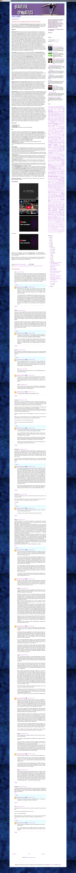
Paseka (57, 189)
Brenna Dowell (51, 123)
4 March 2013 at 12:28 (31, 549)
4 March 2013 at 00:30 (31, 287)
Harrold (59, 147)
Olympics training (53, 189)
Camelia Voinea (62, 124)
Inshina (63, 151)
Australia (62, 117)
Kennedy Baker (60, 158)
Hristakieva (54, 149)
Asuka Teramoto (58, 117)
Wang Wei (50, 214)
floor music (52, 225)
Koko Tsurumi (61, 160)
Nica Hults (54, 183)
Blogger (59, 864)
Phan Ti (54, 190)
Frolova (62, 143)
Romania (62, 193)
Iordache (50, 153)
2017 (50, 240)
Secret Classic (51, 74)
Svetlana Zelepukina (59, 203)
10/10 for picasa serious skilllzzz (53, 106)
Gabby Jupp (22, 265)
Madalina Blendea (56, 171)
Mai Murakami (51, 172)
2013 (63, 106)
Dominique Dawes (61, 134)
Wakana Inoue (62, 213)
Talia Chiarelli (51, 204)
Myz (48, 179)
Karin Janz (62, 157)
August (51, 253)
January (51, 284)
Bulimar (56, 124)
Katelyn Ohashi (27, 265)
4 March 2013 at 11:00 (21, 519)
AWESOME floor (51, 107)
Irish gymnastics (56, 154)
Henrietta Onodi (56, 148)
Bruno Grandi (52, 124)
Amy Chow (61, 112)
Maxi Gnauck (62, 175)
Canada (49, 125)
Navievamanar (53, 182)
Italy (59, 154)
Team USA (54, 207)
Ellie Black (55, 140)
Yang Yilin (57, 215)
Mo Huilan (56, 178)
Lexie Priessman (51, 167)
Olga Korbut (60, 185)
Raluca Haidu (62, 191)
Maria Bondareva (54, 173)
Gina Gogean (54, 146)
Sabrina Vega (52, 195)
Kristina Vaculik (59, 163)
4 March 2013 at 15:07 (31, 626)
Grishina (50, 147)
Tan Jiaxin (56, 204)
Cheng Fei (59, 128)
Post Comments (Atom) (31, 857)
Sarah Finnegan (58, 195)
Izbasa (49, 155)
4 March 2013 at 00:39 (31, 428)
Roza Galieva (59, 194)
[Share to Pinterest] (33, 264)
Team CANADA (61, 206)
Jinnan (63, 156)
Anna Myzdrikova (54, 115)
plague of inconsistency (60, 227)
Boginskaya (53, 122)
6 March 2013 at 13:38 (31, 753)
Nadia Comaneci (50, 180)
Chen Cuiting (50, 128)
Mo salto (59, 178)
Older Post (43, 853)
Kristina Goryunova (54, 163)
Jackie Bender (53, 155)
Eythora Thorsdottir (61, 142)
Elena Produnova (58, 138)
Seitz (63, 195)
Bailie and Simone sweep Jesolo (55, 271)
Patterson (60, 189)
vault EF (49, 232)
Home (14, 16)
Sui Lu (60, 202)
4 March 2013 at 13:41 (31, 797)
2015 (50, 243)
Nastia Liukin (61, 180)
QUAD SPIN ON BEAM (57, 191)
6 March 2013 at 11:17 (23, 384)
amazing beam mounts (51, 221)
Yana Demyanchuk (50, 215)
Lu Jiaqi (53, 170)
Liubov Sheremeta (54, 169)
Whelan (53, 214)
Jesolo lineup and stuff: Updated (55, 275)
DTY (54, 130)
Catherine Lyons (55, 125)
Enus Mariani (50, 141)
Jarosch (56, 156)
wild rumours (52, 232)
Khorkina (51, 159)
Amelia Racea (56, 112)
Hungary (62, 150)
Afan (55, 107)
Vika (59, 212)
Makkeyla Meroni (57, 172)
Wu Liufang (57, 214)
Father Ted (56, 143)
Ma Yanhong (51, 171)
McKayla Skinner (61, 176)
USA (49, 208)
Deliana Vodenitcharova (52, 133)
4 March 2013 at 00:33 (31, 333)
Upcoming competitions (58, 209)
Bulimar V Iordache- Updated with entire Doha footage (56, 263)
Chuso (54, 129)
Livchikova (59, 169)
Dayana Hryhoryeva (61, 132)
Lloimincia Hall (50, 170)
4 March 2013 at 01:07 (23, 449)
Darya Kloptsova (55, 132)
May (51, 258)
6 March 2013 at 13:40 (31, 391)
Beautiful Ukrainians (54, 120)
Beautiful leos (59, 120)
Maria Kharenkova (61, 173)
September (52, 252)
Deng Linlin (62, 133)
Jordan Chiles (50, 157)
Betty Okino (57, 121)
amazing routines (59, 221)
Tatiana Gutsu (55, 205)
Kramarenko (62, 161)
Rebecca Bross (58, 192)
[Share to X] (31, 264)
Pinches (56, 190)
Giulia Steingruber (61, 146)
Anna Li (49, 115)
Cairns (59, 124)
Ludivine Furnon (58, 170)
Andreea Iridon (50, 114)
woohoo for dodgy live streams (58, 232)
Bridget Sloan (57, 123)
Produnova (62, 190)
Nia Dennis (62, 182)
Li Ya (62, 167)
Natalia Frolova (51, 181)
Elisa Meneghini (55, 139)
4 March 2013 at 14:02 (24, 588)
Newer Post (14, 853)
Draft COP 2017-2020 (52, 92)
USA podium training (60, 208)
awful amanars (52, 223)
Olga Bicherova (54, 185)
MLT (48, 171)
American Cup (16, 265)
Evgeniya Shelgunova (54, 142)
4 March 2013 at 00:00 (21, 349)
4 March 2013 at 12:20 (31, 466)
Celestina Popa (61, 125)
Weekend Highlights (53, 269)
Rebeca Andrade (51, 192)
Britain (61, 123)
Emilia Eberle (62, 140)
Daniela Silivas (53, 131)
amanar (63, 219)
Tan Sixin (60, 204)
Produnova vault (50, 191)
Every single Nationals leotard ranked (55, 65)
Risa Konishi (58, 193)
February (52, 283)
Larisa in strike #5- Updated (54, 272)
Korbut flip (50, 161)
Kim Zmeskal (57, 160)
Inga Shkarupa (59, 151)
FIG (51, 143)
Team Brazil (56, 206)
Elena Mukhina (51, 138)
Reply (15, 282)
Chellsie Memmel (61, 126)
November (52, 249)
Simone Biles (35, 265)
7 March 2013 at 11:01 (24, 769)
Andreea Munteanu (56, 114)
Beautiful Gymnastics (21, 287)
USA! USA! (50, 80)
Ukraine (49, 209)
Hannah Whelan (54, 147)
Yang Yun (61, 215)
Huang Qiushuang (51, 150)
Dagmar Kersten (57, 130)
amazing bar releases (52, 220)
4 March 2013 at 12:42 (31, 578)
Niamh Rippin (50, 183)
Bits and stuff (55, 52)
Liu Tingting (59, 168)
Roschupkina (50, 194)
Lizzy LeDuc (62, 169)
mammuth (52, 864)
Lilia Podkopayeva (53, 168)
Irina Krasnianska (50, 154)
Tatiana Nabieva (51, 206)
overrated (49, 227)
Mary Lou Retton (57, 175)
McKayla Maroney (53, 176)
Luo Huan (62, 170)
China (62, 128)
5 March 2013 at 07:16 (20, 806)
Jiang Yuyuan (60, 156)
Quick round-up (52, 274)
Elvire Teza (59, 140)
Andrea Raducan (61, 113)
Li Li (56, 167)
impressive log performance (59, 225)
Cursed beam (50, 130)
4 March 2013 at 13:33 (23, 786)
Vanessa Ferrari (51, 210)
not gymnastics (61, 226)
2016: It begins (55, 85)
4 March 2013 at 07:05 (23, 494)
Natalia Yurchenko (57, 181)
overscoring (53, 227)
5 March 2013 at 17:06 (31, 822)
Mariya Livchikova (51, 175)
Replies (17, 357)
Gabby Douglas (53, 144)
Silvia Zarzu (50, 199)
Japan (54, 156)
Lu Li (55, 170)
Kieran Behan (55, 159)
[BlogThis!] (30, 264)
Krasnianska (49, 163)
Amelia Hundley (51, 112)
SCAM (31, 265)
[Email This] (28, 264)
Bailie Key (50, 119)
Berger (49, 121)
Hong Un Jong (61, 148)
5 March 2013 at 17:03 (31, 698)
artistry (55, 222)
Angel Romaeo (62, 114)
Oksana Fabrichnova (58, 184)
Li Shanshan (60, 167)
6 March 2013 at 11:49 (24, 733)
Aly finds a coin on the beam (59, 111)
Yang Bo (54, 215)
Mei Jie (49, 178)
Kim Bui (58, 159)
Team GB (50, 207)
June (51, 256)
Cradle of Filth (58, 129)
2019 (50, 237)
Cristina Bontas (62, 129)
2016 (50, 241)
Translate (56, 41)
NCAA (63, 179)
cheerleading (53, 224)
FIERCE (49, 143)
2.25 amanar (60, 106)
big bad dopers (56, 223)
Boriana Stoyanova (59, 122)
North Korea (53, 184)
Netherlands (58, 182)
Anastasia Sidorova (54, 113)
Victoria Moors (40, 265)
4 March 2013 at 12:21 (31, 508)
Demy (58, 133)
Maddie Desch (62, 171)
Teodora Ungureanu (60, 207)
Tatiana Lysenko (61, 205)
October (51, 250)
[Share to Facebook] (32, 264)
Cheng (56, 128)
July (51, 255)
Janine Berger (50, 156)
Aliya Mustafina (58, 109)
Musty (62, 178)
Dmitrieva (49, 134)
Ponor (59, 190)
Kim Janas (52, 160)
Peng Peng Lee (50, 190)
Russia (62, 194)
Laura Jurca (54, 164)
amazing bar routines (60, 220)
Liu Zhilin (49, 169)
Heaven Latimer (50, 148)
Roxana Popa (54, 194)
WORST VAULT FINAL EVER (55, 213)
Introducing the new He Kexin (55, 265)
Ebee (63, 135)
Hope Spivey (50, 149)
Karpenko (49, 158)
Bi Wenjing (61, 121)
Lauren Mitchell (58, 164)
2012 (50, 286)
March (51, 261)
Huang (57, 149)
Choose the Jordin (50, 129)
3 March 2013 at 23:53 (21, 310)
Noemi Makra (59, 183)
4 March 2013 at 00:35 (31, 359)
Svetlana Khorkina (53, 203)
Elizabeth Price (50, 140)
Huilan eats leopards (57, 150)
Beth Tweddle (52, 121)
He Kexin (62, 147)
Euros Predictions (53, 268)
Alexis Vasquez (58, 108)
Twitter (57, 29)
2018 (50, 238)
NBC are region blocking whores (56, 179)
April (51, 259)
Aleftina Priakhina (59, 107)
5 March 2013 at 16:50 (31, 375)
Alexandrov (53, 108)
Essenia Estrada (59, 141)
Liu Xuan (63, 168)
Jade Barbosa (61, 155)
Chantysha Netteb (51, 126)
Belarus (63, 120)
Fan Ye (53, 143)
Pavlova (63, 189)
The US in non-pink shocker (58, 46)
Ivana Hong (62, 154)
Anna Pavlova (59, 115)
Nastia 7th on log (55, 180)
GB (63, 143)
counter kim (57, 224)
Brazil (63, 122)
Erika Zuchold (55, 141)
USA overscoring (54, 208)
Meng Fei (52, 178)
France (59, 143)
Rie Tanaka (53, 193)
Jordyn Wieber (57, 157)
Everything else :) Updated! (54, 277)
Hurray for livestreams (54, 281)
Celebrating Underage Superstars (58, 58)
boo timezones (60, 223)
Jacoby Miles (57, 155)
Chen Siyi (53, 128)
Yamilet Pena (62, 214)
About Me (18, 16)
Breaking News (52, 266)
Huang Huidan (61, 149)
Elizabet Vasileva (61, 139)
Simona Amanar (56, 199)
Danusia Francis (59, 131)
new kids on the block (55, 226)
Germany (49, 146)
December (52, 247)
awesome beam (59, 222)
